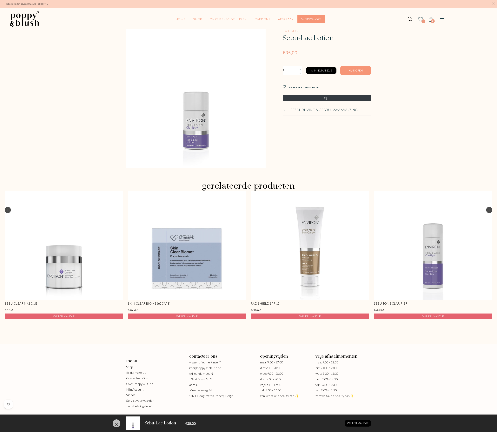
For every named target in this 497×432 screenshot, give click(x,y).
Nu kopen (356, 70)
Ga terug (290, 31)
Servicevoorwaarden (140, 400)
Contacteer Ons (137, 378)
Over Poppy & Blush (139, 384)
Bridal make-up (136, 372)
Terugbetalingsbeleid (139, 406)
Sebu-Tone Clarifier (390, 303)
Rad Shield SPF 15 (265, 303)
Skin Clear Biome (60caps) (149, 303)
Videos (130, 395)
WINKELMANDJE (64, 316)
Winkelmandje (357, 423)
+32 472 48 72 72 (201, 379)
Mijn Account (134, 389)
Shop (129, 367)
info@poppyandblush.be (205, 368)
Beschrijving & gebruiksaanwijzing (324, 110)
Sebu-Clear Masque (21, 303)
